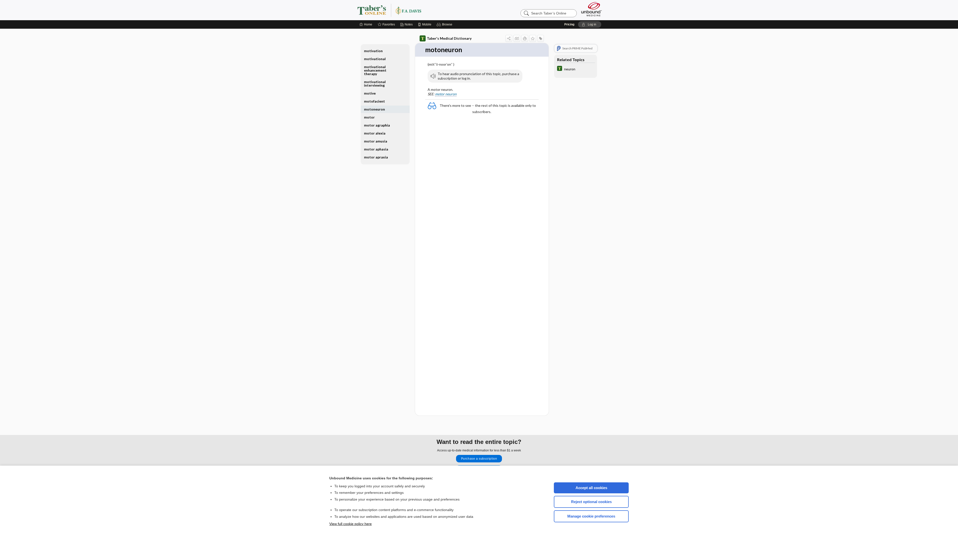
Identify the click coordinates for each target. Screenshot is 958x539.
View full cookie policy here (350, 524)
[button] (445, 24)
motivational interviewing (375, 83)
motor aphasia (376, 149)
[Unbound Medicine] (591, 9)
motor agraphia (377, 125)
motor (369, 117)
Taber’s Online (419, 9)
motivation (373, 51)
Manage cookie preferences (591, 516)
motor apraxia (376, 157)
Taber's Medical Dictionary (449, 38)
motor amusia (375, 141)
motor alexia (374, 133)
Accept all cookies (591, 488)
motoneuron (374, 109)
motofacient (374, 101)
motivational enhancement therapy (375, 70)
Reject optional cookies (591, 502)
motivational (375, 59)
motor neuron (446, 94)
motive (370, 93)
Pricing (569, 24)
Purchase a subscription (479, 458)
